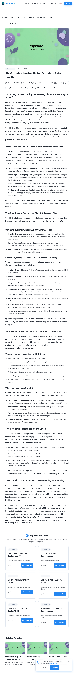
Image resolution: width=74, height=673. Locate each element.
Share (65, 83)
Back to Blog (14, 23)
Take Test (28, 565)
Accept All (54, 667)
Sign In (68, 3)
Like (55, 83)
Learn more (53, 663)
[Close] (69, 662)
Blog (12, 17)
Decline (45, 667)
